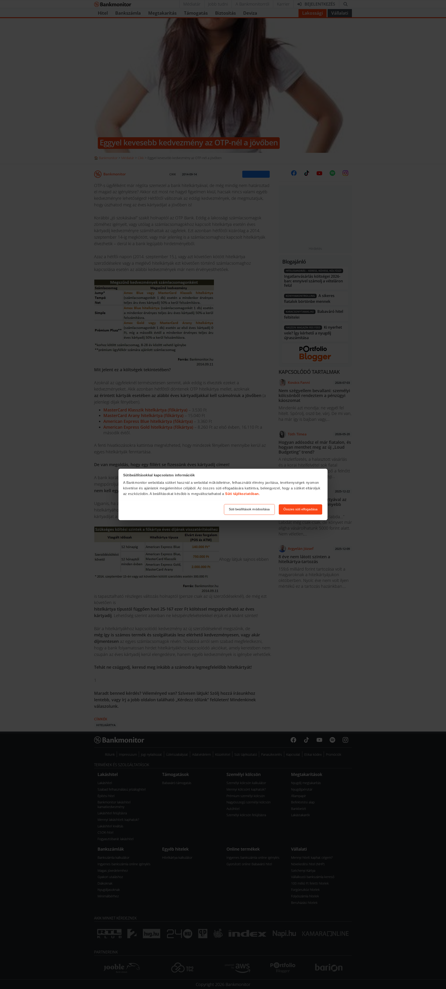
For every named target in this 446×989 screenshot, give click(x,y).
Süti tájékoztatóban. (242, 494)
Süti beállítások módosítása (249, 509)
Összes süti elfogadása (300, 509)
